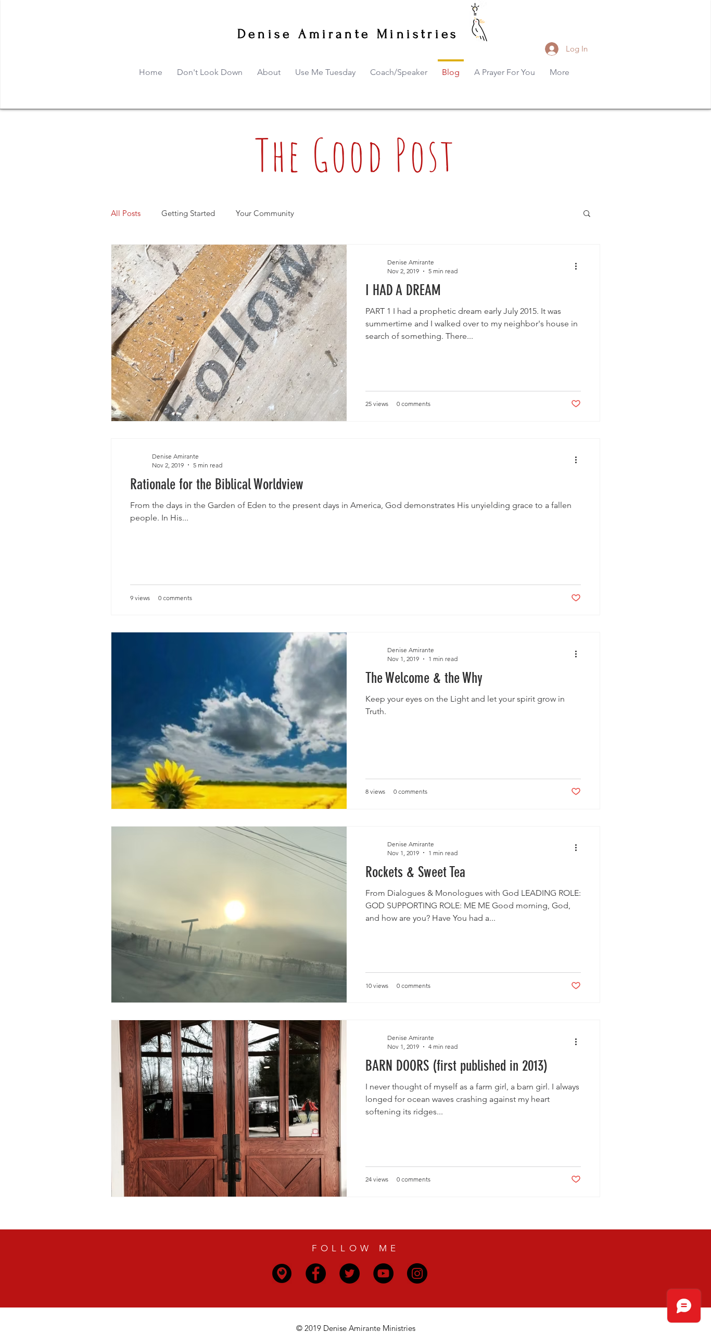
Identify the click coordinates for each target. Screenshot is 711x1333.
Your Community (265, 213)
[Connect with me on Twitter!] (349, 1273)
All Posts (126, 213)
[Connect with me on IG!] (417, 1273)
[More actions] (579, 266)
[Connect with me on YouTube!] (383, 1273)
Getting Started (188, 213)
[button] (587, 214)
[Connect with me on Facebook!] (316, 1273)
